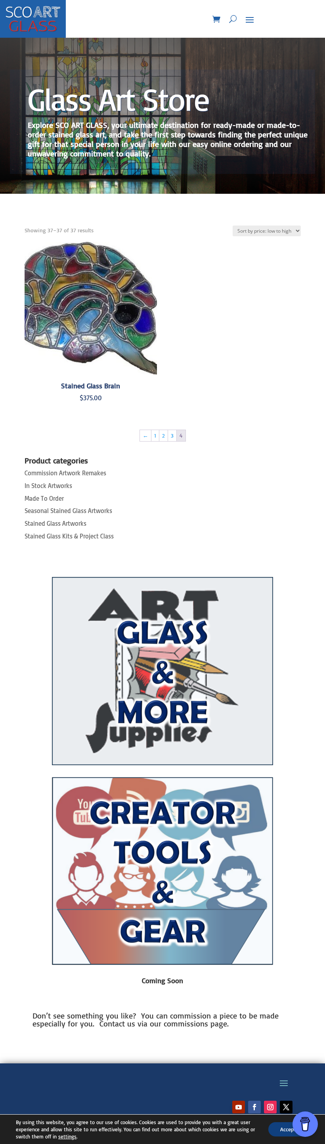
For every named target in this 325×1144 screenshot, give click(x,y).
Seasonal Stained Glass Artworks (68, 511)
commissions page (195, 1023)
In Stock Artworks (48, 486)
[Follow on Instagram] (270, 1107)
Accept (288, 1129)
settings (67, 1136)
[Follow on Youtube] (238, 1107)
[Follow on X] (286, 1107)
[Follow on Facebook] (254, 1107)
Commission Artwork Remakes (65, 473)
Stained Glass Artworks (55, 523)
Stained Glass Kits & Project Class (69, 536)
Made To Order (44, 498)
